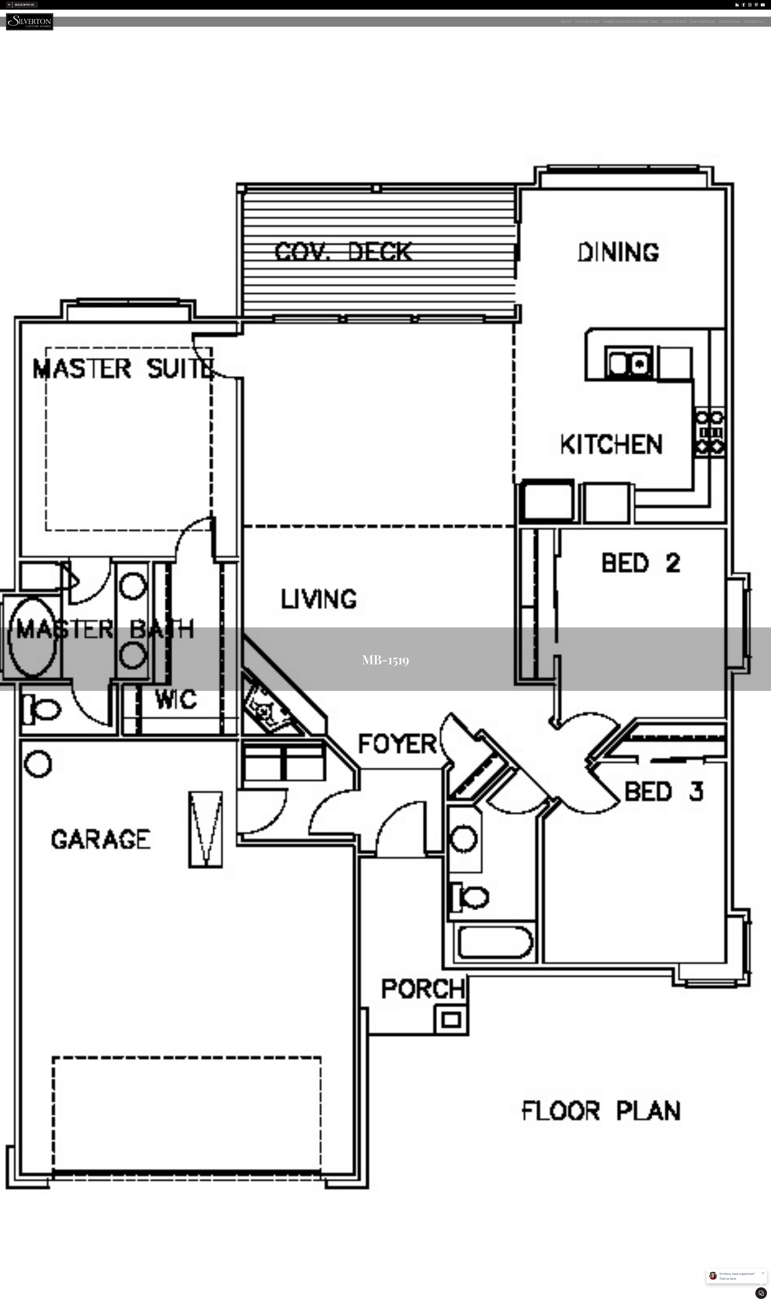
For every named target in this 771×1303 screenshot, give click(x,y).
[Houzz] (737, 5)
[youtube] (763, 5)
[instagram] (750, 5)
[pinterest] (756, 5)
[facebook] (743, 5)
